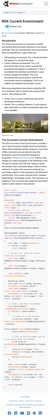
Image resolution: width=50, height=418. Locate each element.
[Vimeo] (28, 413)
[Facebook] (9, 413)
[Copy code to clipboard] (45, 189)
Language (37, 401)
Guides (7, 12)
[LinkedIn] (15, 413)
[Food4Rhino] (40, 413)
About (22, 401)
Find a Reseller (25, 397)
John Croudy (9, 33)
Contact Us (29, 401)
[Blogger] (34, 413)
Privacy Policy (13, 401)
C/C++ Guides (17, 12)
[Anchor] (17, 40)
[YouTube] (22, 413)
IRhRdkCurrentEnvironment (23, 158)
